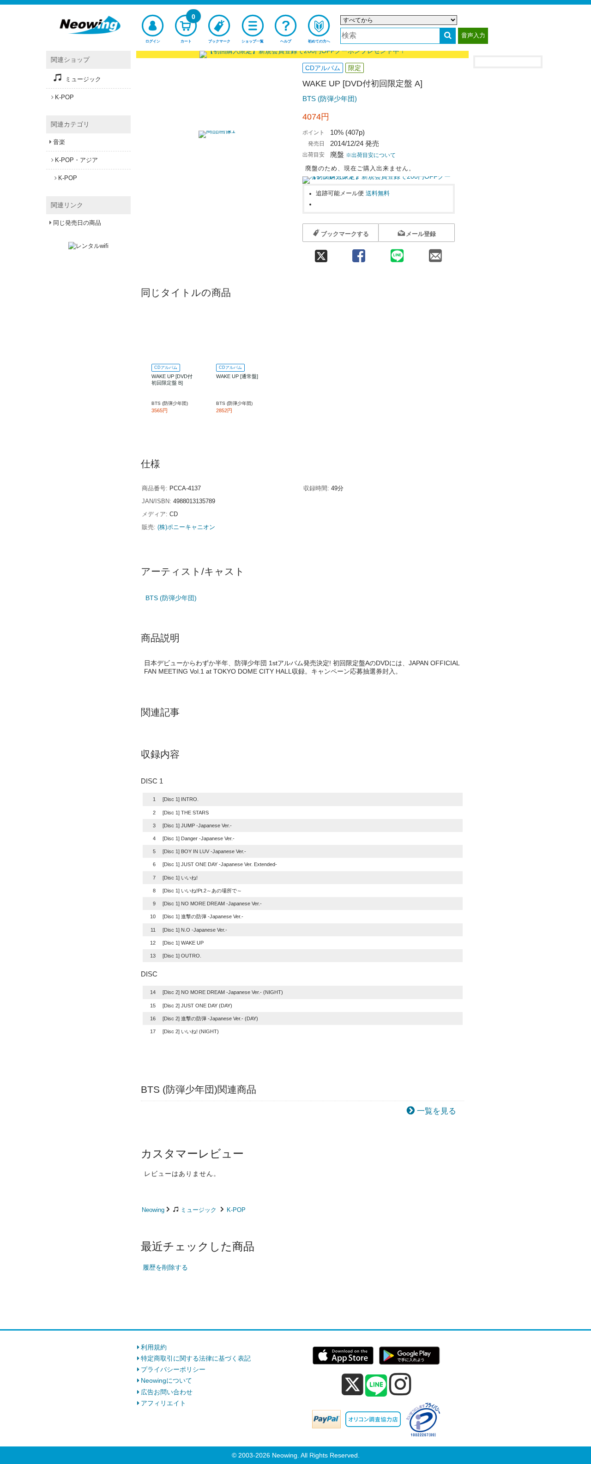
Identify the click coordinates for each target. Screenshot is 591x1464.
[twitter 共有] (320, 252)
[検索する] (448, 36)
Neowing (153, 1209)
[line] (376, 1386)
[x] (352, 1384)
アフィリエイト (163, 1403)
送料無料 (378, 193)
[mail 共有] (435, 252)
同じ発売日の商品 (77, 222)
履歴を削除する (165, 1267)
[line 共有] (397, 252)
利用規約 (154, 1347)
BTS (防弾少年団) (329, 98)
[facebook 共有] (358, 252)
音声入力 (473, 35)
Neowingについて (166, 1380)
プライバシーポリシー (173, 1369)
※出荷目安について (371, 155)
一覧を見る (436, 1111)
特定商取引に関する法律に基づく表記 (196, 1358)
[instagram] (400, 1384)
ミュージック (199, 1209)
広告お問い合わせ (167, 1392)
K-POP (236, 1209)
